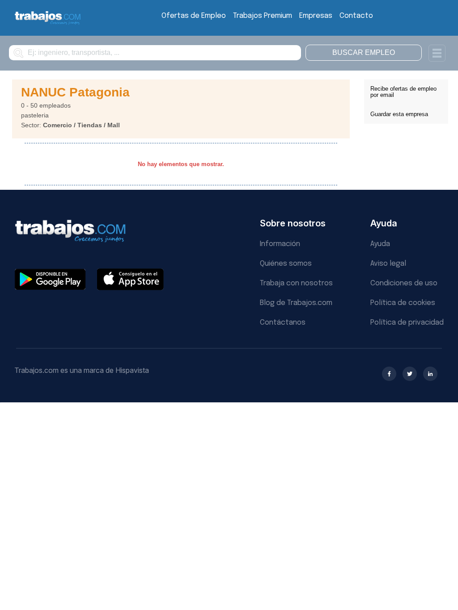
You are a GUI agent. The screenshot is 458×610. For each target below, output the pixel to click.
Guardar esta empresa (399, 114)
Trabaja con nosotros (296, 283)
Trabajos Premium (262, 16)
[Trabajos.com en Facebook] (389, 374)
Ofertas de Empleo (193, 16)
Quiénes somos (286, 263)
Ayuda (380, 244)
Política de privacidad (407, 322)
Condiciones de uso (403, 283)
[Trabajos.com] (47, 23)
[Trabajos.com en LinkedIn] (430, 374)
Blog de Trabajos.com (296, 303)
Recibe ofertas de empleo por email (403, 91)
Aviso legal (388, 263)
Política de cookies (402, 303)
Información (280, 244)
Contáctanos (282, 322)
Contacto (356, 16)
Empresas (315, 16)
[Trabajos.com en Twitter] (410, 374)
